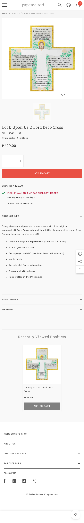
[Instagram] (14, 481)
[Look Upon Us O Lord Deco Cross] (42, 364)
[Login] (68, 4)
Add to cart (42, 173)
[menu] (4, 5)
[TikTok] (24, 481)
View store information (20, 203)
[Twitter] (34, 481)
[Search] (59, 5)
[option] (42, 58)
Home (4, 13)
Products (16, 13)
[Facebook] (4, 481)
